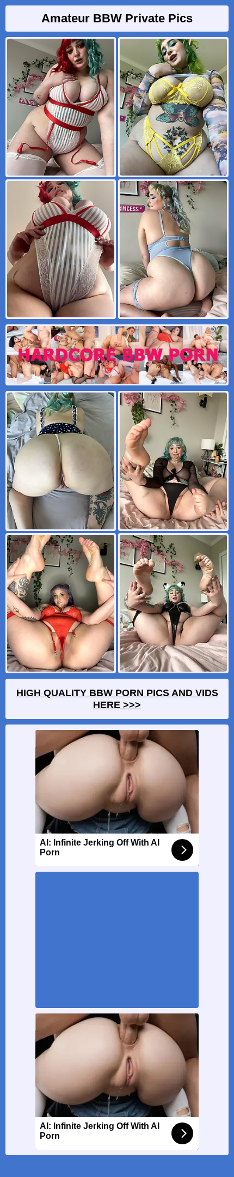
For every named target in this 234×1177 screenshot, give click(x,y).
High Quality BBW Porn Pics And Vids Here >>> (117, 698)
